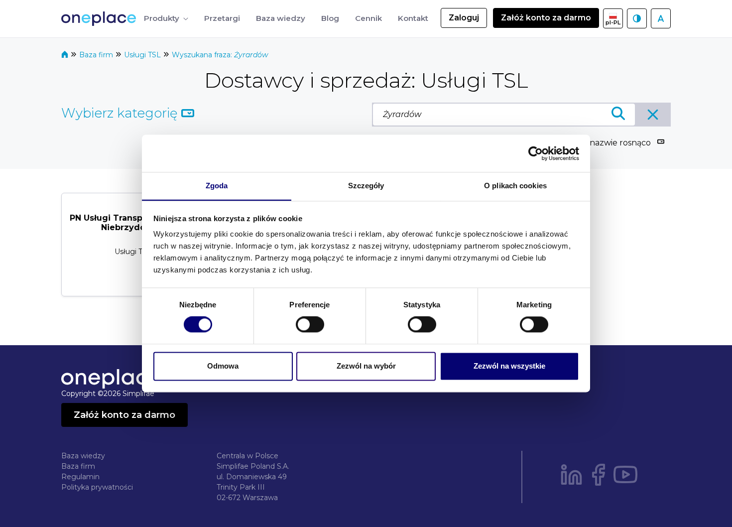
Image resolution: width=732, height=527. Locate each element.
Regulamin (80, 476)
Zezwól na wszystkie (509, 366)
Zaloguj (464, 17)
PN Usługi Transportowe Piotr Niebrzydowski (133, 222)
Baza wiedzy (83, 455)
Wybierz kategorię (121, 113)
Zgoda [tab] (217, 185)
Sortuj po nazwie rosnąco (600, 142)
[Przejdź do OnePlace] (100, 18)
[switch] (310, 325)
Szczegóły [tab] (366, 185)
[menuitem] (166, 18)
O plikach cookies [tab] (515, 185)
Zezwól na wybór (366, 366)
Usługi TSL (143, 54)
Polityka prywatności (97, 487)
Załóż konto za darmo (546, 17)
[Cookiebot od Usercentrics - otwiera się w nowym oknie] (535, 153)
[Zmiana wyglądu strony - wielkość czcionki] (661, 18)
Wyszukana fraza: (220, 54)
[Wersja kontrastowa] (637, 18)
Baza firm (97, 54)
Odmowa (223, 366)
